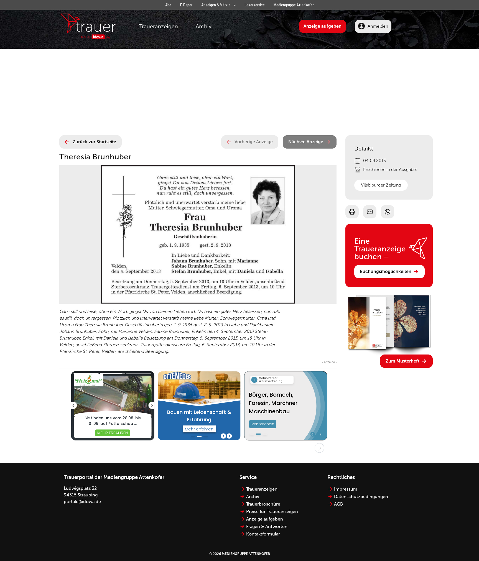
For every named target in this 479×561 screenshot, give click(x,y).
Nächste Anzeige (305, 141)
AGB (338, 504)
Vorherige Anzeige (254, 141)
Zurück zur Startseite (94, 141)
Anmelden (378, 26)
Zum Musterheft (402, 361)
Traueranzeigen (158, 26)
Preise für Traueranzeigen (272, 511)
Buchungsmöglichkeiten (385, 271)
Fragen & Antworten (266, 526)
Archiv (204, 26)
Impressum (345, 489)
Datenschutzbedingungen (361, 496)
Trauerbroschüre (263, 504)
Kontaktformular (263, 534)
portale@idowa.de (82, 501)
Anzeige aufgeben (323, 26)
